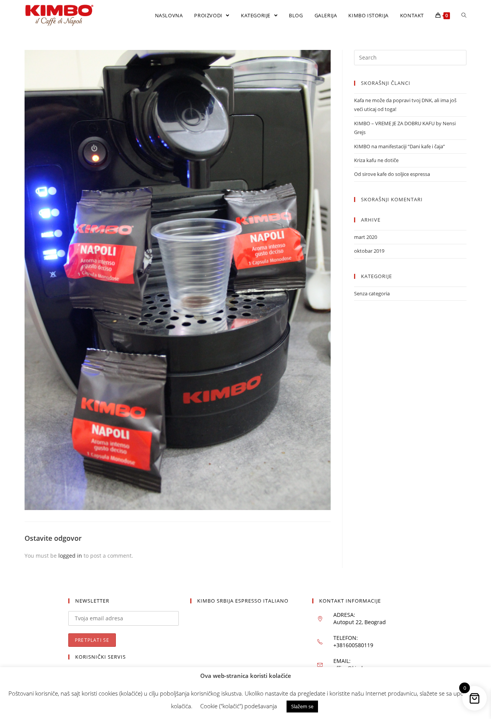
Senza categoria (372, 293)
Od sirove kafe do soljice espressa (392, 174)
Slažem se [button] (302, 706)
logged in (70, 555)
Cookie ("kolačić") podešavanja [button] (238, 706)
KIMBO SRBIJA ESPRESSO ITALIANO (242, 600)
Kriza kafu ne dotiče (376, 160)
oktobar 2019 (369, 250)
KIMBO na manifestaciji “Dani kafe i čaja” (399, 146)
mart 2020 (365, 237)
